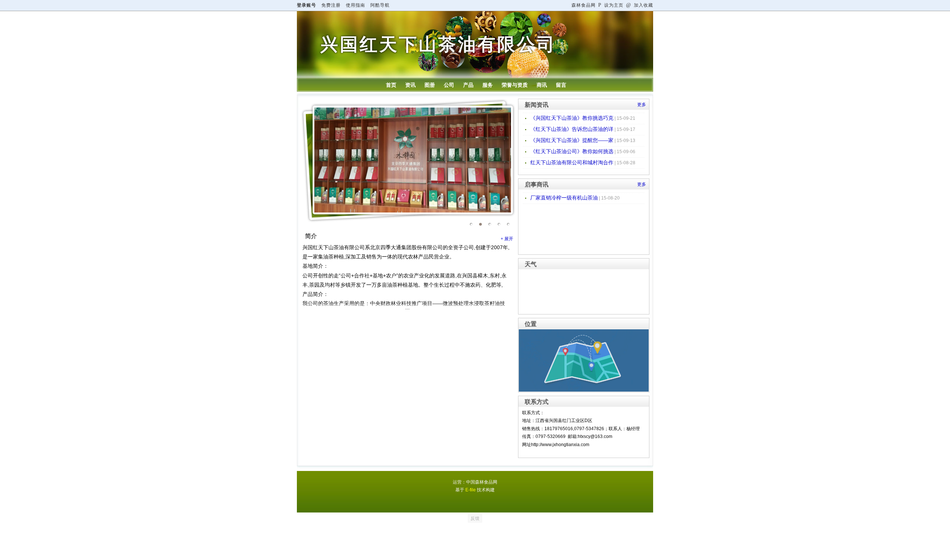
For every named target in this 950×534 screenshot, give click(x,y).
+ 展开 (507, 238)
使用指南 (355, 5)
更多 (641, 104)
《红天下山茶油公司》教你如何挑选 (571, 151)
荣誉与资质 (515, 85)
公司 (449, 85)
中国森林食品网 (481, 482)
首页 (391, 85)
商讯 (542, 85)
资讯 (410, 85)
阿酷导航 (380, 5)
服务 (487, 85)
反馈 (475, 518)
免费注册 (331, 5)
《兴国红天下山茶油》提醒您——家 (571, 140)
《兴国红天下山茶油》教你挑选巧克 (571, 118)
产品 (468, 85)
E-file (470, 489)
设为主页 (610, 5)
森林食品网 (583, 5)
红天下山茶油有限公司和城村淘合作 (571, 162)
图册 (430, 85)
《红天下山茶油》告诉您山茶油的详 (571, 129)
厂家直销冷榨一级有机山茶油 (564, 198)
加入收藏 (639, 5)
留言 (561, 85)
